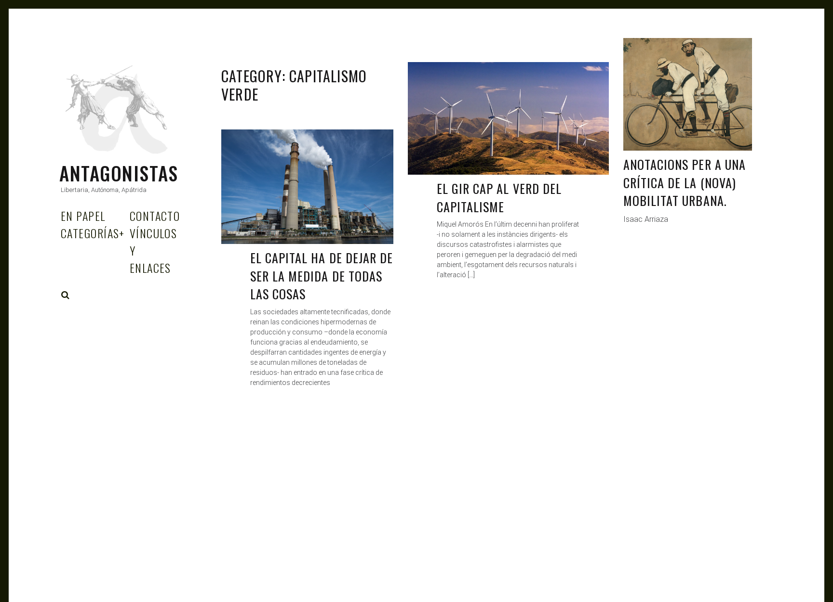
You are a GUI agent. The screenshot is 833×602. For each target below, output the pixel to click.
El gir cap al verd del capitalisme (499, 197)
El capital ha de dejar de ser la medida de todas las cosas (321, 275)
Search (65, 295)
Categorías (93, 233)
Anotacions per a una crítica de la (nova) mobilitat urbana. (684, 182)
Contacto (155, 215)
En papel (83, 215)
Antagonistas (118, 173)
